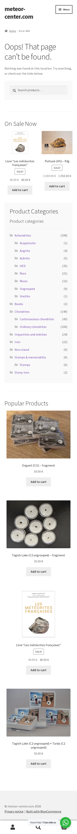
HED (23, 266)
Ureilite (25, 296)
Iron (17, 342)
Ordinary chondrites (33, 327)
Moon (23, 281)
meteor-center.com (19, 12)
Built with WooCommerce (43, 811)
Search (38, 827)
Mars (23, 273)
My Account (13, 827)
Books (19, 304)
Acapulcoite (28, 243)
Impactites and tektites (31, 334)
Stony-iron (22, 372)
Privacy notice (14, 811)
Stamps (25, 365)
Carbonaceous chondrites (37, 319)
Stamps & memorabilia (30, 357)
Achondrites (23, 235)
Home (12, 31)
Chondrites (22, 312)
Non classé (22, 350)
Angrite (25, 251)
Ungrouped (27, 289)
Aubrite (25, 258)
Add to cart (20, 190)
